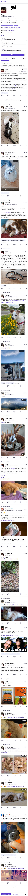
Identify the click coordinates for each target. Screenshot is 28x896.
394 (9, 20)
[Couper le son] (5, 189)
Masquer (15, 113)
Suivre (12, 54)
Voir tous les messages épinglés (14, 100)
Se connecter (16, 894)
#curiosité (11, 65)
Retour (4, 1)
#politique (16, 65)
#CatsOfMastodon (22, 158)
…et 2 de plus (16, 383)
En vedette (23, 58)
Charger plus (14, 886)
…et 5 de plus (3, 242)
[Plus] (26, 96)
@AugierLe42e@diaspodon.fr (6, 16)
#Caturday (15, 158)
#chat (20, 65)
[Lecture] (3, 189)
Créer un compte (6, 894)
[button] (10, 175)
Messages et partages (6, 63)
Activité (5, 58)
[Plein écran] (17, 189)
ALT (17, 142)
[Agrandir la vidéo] (14, 189)
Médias (14, 58)
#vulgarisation (4, 65)
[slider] (10, 187)
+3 (23, 65)
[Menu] (25, 55)
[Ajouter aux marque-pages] (20, 96)
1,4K (2, 20)
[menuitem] (10, 175)
